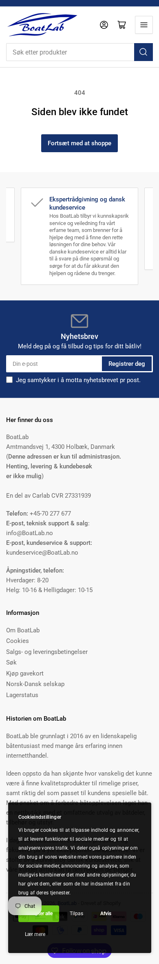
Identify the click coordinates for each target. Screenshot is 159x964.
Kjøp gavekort (25, 673)
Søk (11, 662)
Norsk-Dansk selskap (35, 684)
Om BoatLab (23, 630)
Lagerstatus (22, 695)
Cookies (17, 641)
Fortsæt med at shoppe (79, 143)
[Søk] (143, 52)
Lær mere (35, 934)
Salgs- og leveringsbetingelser (47, 652)
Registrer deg (126, 363)
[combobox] (79, 52)
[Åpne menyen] (144, 25)
